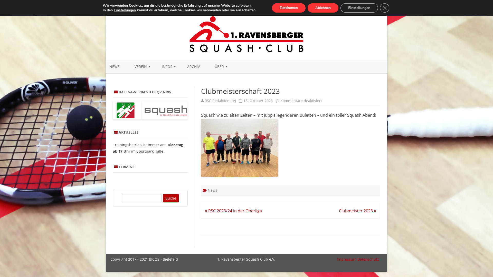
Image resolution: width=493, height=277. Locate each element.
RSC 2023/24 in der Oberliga (234, 211)
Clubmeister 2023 (356, 211)
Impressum (346, 259)
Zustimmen (289, 7)
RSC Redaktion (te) (220, 100)
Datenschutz (368, 259)
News (114, 66)
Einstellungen (125, 10)
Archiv (193, 66)
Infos (167, 66)
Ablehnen (323, 7)
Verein (141, 66)
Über (219, 66)
